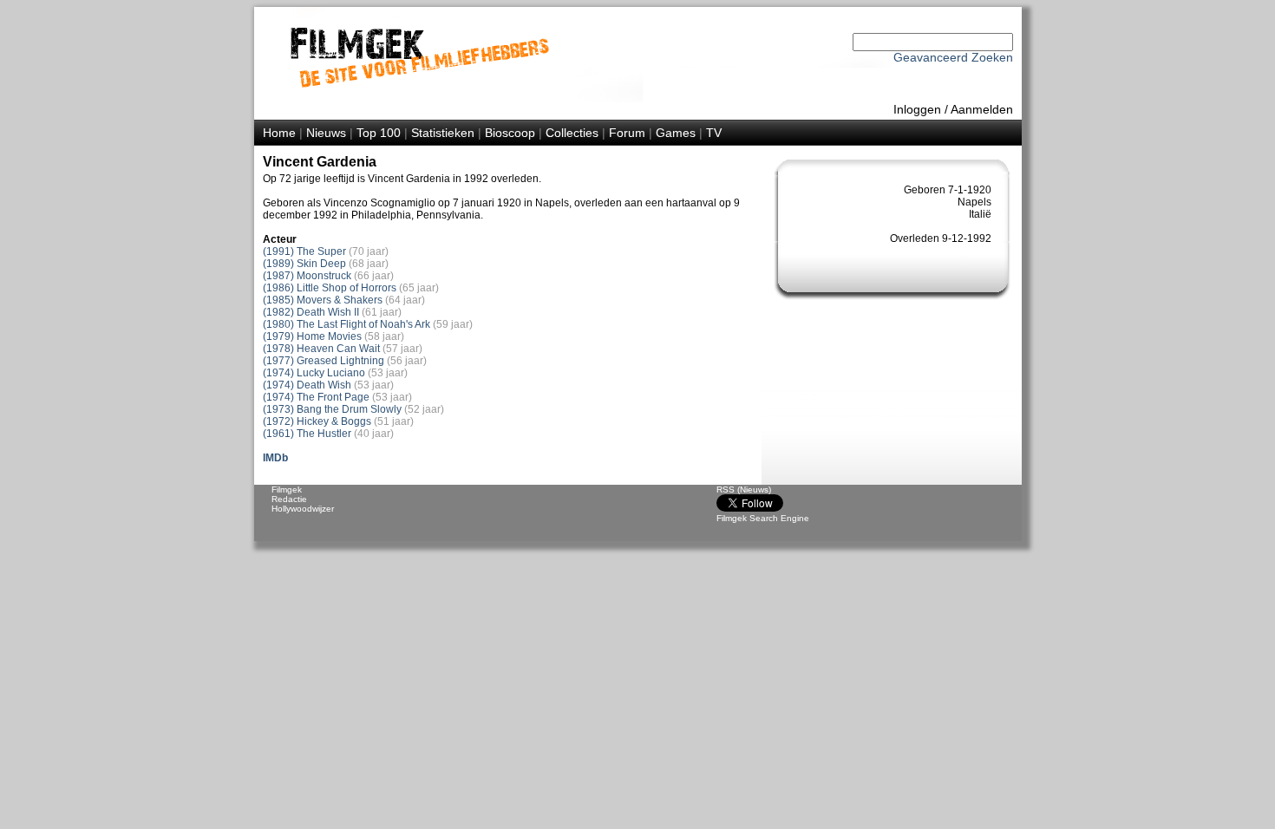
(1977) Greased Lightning (323, 361)
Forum (627, 133)
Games (676, 133)
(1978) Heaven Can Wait (321, 349)
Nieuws (326, 133)
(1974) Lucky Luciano (314, 373)
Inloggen (917, 109)
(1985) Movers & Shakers (322, 300)
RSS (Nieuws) (743, 489)
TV (714, 133)
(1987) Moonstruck (307, 276)
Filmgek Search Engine (762, 518)
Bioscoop (510, 133)
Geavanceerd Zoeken (953, 57)
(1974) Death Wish (307, 385)
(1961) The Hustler (307, 434)
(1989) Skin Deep (304, 264)
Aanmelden (982, 109)
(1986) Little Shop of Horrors (329, 288)
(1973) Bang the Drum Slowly (332, 409)
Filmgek (286, 489)
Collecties (572, 133)
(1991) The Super (304, 251)
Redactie (289, 499)
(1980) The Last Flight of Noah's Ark (346, 324)
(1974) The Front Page (316, 397)
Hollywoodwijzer (302, 508)
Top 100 (378, 133)
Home (279, 133)
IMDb (275, 458)
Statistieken (442, 133)
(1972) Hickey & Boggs (317, 421)
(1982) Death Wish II (311, 312)
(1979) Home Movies (312, 336)
